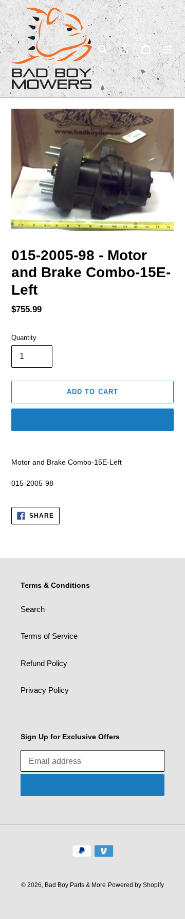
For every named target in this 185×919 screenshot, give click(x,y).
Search (33, 609)
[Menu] (167, 49)
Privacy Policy (45, 690)
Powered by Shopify (136, 885)
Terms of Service (49, 636)
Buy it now (92, 419)
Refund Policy (44, 663)
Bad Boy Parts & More (75, 885)
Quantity (23, 338)
